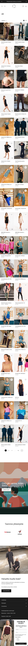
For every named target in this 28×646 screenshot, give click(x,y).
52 (18, 450)
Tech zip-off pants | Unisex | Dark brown (7, 349)
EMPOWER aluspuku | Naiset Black (5, 232)
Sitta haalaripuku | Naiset (20, 444)
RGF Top (17, 397)
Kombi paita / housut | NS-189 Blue (20, 208)
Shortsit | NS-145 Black (20, 255)
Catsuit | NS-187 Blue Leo (6, 184)
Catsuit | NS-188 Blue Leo (6, 137)
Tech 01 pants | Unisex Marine (5, 444)
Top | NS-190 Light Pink (6, 255)
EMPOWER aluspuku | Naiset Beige (19, 232)
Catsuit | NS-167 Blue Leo (20, 349)
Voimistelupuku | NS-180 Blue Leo (20, 326)
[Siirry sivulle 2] (21, 450)
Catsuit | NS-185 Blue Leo (6, 420)
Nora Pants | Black (19, 66)
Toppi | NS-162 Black (19, 184)
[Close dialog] (27, 620)
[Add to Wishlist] (11, 25)
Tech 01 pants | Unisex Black (19, 42)
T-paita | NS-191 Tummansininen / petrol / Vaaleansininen (20, 420)
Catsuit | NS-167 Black (5, 161)
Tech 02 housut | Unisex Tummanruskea (6, 42)
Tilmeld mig (21, 643)
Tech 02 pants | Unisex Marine (19, 137)
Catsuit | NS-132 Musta (5, 66)
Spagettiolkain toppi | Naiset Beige (5, 373)
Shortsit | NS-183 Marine (20, 373)
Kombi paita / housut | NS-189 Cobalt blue (6, 208)
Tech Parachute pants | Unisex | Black (19, 161)
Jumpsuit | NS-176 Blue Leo (6, 397)
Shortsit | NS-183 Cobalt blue (6, 326)
